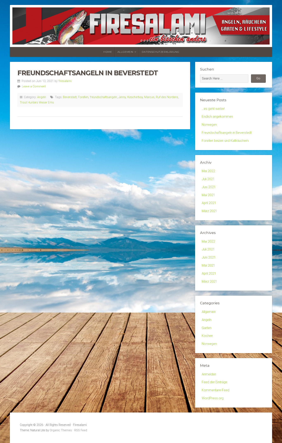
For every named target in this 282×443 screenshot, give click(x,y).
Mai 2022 (208, 171)
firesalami (64, 81)
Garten (206, 328)
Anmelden (209, 374)
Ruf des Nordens (167, 97)
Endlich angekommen (217, 117)
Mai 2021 (208, 195)
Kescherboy (135, 97)
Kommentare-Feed (215, 390)
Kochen (207, 336)
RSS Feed (80, 430)
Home (107, 51)
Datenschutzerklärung (160, 51)
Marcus (149, 97)
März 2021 (209, 211)
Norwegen (209, 125)
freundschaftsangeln (103, 97)
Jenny (122, 97)
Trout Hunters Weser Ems (37, 102)
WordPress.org (213, 398)
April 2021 (209, 203)
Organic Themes (61, 430)
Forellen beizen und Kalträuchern (225, 141)
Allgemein (125, 51)
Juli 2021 (208, 179)
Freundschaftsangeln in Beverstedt (87, 73)
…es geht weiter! (213, 109)
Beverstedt (70, 97)
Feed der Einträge (214, 382)
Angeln (41, 97)
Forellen (83, 97)
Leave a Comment (34, 86)
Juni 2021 (209, 187)
